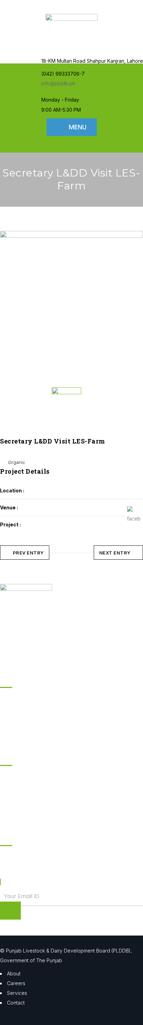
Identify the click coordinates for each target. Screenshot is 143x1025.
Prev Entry (28, 552)
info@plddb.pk (58, 83)
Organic (16, 462)
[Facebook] (134, 513)
